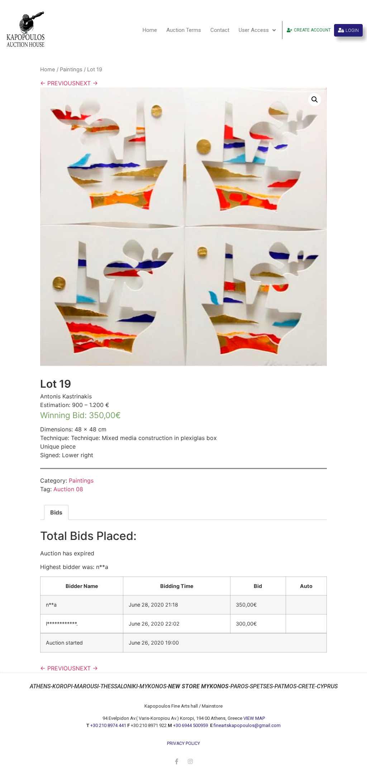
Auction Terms (183, 30)
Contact (219, 30)
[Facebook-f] (177, 761)
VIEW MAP (254, 718)
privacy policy (183, 743)
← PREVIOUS (58, 83)
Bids (56, 512)
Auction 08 (68, 489)
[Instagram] (190, 761)
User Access (254, 30)
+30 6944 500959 (191, 725)
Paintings (71, 69)
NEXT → (87, 83)
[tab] (56, 512)
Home (150, 30)
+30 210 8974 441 (108, 725)
